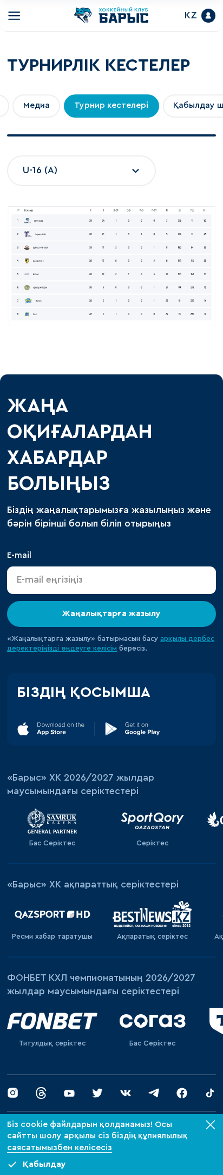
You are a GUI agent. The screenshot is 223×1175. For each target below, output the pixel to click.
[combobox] (81, 173)
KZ (186, 16)
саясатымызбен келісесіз (59, 1148)
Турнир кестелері (111, 108)
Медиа (36, 108)
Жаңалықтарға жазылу (111, 616)
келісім (105, 650)
